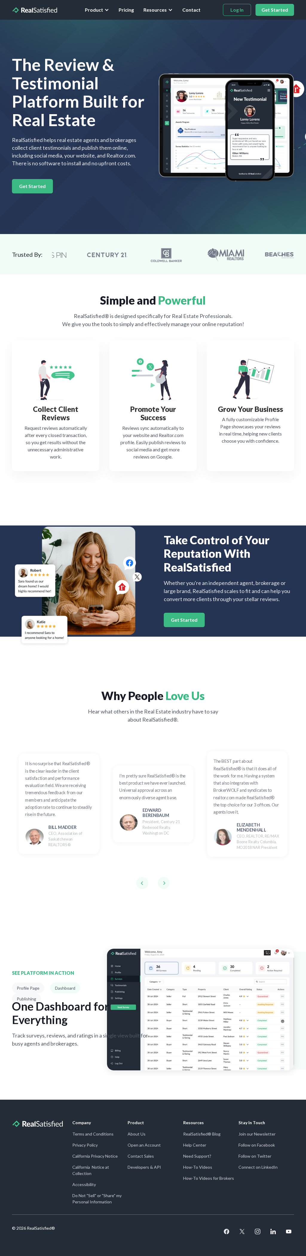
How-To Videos (197, 1167)
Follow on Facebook (256, 1144)
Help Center (194, 1144)
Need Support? (197, 1156)
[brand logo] (34, 10)
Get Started (32, 186)
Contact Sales (141, 1156)
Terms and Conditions (93, 1133)
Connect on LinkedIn (258, 1167)
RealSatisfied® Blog (202, 1133)
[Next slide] (164, 883)
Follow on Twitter (254, 1156)
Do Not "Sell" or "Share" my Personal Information (97, 1198)
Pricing (126, 10)
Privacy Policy (85, 1144)
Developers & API (144, 1167)
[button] (97, 10)
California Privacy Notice (95, 1156)
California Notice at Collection (90, 1170)
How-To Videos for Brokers (208, 1178)
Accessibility (84, 1184)
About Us (137, 1133)
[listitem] (59, 803)
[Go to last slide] (142, 883)
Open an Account (144, 1144)
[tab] (28, 988)
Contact (191, 10)
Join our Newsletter (257, 1133)
